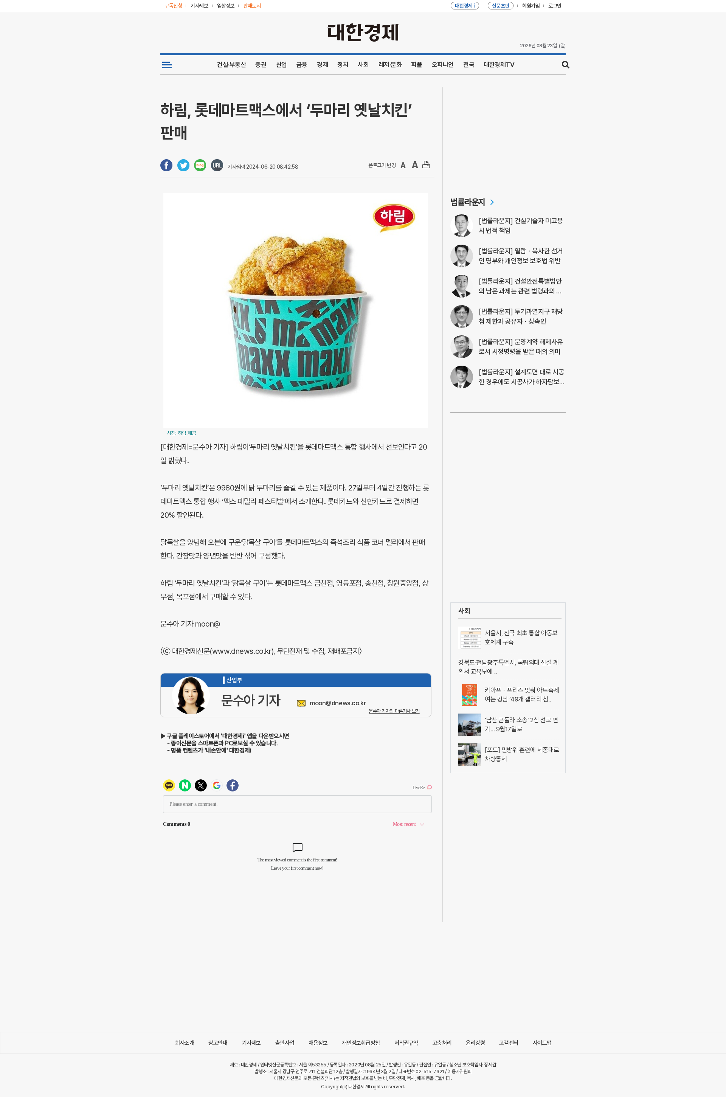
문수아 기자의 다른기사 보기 (394, 711)
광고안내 (217, 1043)
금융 (301, 64)
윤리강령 (475, 1043)
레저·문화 (390, 64)
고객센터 (508, 1043)
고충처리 (442, 1043)
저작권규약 (406, 1043)
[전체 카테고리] (167, 64)
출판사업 (284, 1043)
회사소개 (184, 1043)
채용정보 (318, 1043)
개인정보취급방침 (361, 1043)
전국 (468, 64)
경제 (322, 64)
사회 (363, 64)
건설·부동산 (231, 64)
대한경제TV (499, 64)
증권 (260, 64)
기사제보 (251, 1043)
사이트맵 (542, 1043)
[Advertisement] (508, 134)
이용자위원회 (459, 1071)
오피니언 (443, 64)
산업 (281, 64)
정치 (342, 64)
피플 (416, 64)
